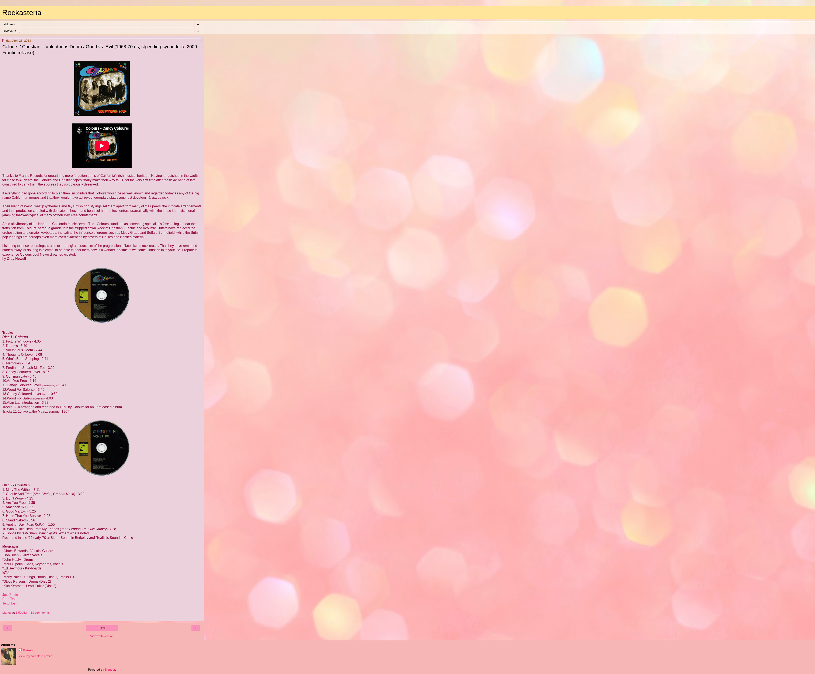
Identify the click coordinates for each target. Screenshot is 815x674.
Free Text (9, 599)
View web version (102, 636)
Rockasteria (21, 12)
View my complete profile (35, 656)
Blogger (110, 669)
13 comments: (40, 612)
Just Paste (10, 594)
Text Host (9, 603)
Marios (28, 650)
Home (101, 627)
